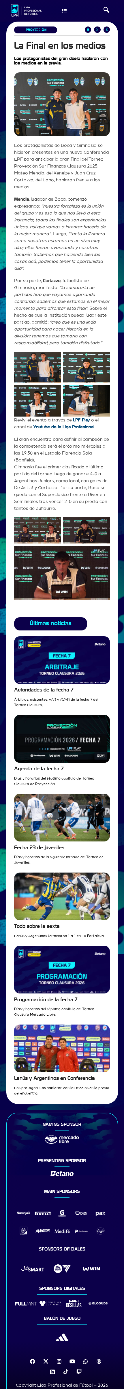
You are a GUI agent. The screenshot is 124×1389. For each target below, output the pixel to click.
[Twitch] (79, 1372)
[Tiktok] (66, 1372)
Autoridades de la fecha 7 (44, 689)
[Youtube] (72, 1361)
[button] (106, 10)
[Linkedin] (52, 1372)
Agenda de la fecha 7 (39, 768)
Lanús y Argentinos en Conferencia (54, 1078)
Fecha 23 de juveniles (39, 847)
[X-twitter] (46, 1361)
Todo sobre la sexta (37, 926)
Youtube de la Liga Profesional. (64, 427)
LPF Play (81, 420)
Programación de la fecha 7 (46, 999)
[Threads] (99, 1361)
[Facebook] (32, 1361)
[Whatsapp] (85, 1361)
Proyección (36, 29)
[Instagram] (59, 1361)
